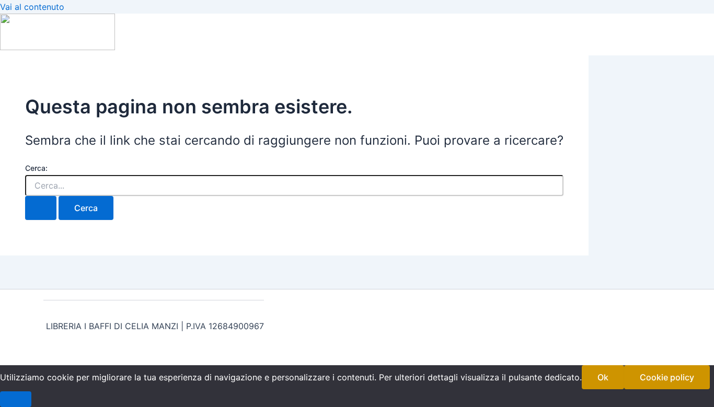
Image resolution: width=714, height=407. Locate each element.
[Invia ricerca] (40, 208)
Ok (602, 377)
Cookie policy (667, 377)
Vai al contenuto (32, 7)
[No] (15, 399)
